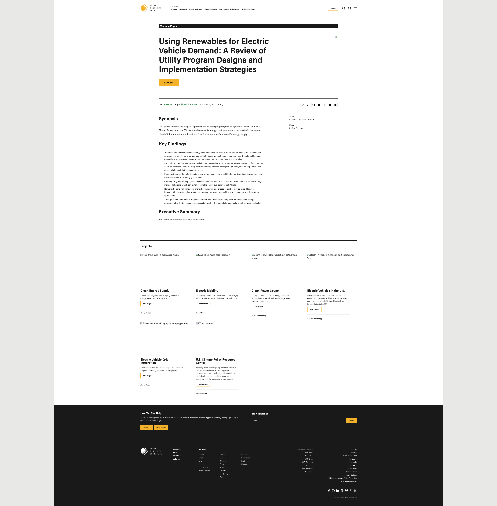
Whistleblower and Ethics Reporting (343, 478)
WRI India (309, 465)
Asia (200, 461)
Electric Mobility (207, 290)
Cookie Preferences (349, 481)
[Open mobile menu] (355, 8)
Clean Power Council (266, 290)
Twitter (351, 490)
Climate (204, 393)
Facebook (329, 490)
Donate (333, 8)
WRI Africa (309, 452)
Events (354, 452)
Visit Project (147, 303)
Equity (243, 461)
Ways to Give (161, 427)
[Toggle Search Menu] (343, 8)
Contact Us (352, 449)
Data (175, 452)
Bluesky (346, 490)
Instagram (333, 490)
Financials (353, 462)
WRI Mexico (308, 471)
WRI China (309, 459)
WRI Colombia (307, 462)
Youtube (355, 490)
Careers (353, 465)
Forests (223, 470)
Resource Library (350, 455)
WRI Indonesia (307, 468)
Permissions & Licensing (229, 9)
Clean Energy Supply (154, 290)
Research (174, 7)
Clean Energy (261, 315)
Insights (176, 459)
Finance (244, 464)
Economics (245, 457)
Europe (201, 464)
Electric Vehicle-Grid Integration (154, 361)
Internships (352, 468)
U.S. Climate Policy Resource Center (215, 361)
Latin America (204, 467)
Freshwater (224, 473)
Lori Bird (310, 119)
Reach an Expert (195, 9)
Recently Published (179, 9)
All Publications (248, 9)
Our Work (202, 449)
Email (255, 420)
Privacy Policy (351, 471)
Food (222, 467)
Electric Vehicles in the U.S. (326, 290)
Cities (203, 313)
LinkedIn (337, 490)
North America (189, 104)
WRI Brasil (309, 455)
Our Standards (211, 9)
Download (168, 82)
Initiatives (177, 455)
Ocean (222, 477)
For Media (353, 459)
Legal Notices (351, 475)
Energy (168, 104)
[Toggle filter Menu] (349, 8)
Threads (342, 490)
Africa (201, 457)
